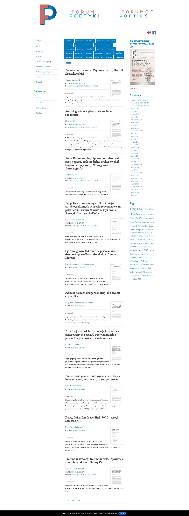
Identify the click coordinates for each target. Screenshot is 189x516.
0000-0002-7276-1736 (78, 223)
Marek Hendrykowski (141, 243)
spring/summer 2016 (147, 247)
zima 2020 (69, 53)
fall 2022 (149, 225)
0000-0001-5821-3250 (78, 83)
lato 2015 (109, 57)
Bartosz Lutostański (73, 344)
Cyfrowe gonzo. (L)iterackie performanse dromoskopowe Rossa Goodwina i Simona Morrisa (91, 254)
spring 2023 (137, 254)
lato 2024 (79, 41)
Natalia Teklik (70, 121)
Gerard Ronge (135, 229)
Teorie (38, 46)
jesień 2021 (98, 45)
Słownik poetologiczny (43, 62)
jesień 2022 (78, 45)
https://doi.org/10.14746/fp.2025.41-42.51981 (83, 127)
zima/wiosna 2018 (137, 173)
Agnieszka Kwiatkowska (146, 214)
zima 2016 (89, 57)
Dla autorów (40, 103)
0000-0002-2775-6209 (78, 267)
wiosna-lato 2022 (137, 131)
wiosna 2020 (111, 49)
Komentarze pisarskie (43, 67)
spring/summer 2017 (139, 250)
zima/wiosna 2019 (137, 164)
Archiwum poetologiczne (44, 72)
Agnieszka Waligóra (138, 218)
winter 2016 (148, 261)
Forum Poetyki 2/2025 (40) (140, 103)
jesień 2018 (99, 53)
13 (73, 500)
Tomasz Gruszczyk (72, 80)
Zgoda (122, 513)
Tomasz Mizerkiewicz (146, 258)
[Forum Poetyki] (48, 14)
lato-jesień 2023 (136, 120)
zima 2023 (69, 45)
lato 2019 (89, 53)
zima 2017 (69, 57)
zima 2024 (100, 41)
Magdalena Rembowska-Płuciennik (79, 302)
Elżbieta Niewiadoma (73, 385)
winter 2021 (134, 264)
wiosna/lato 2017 (137, 178)
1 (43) (140, 209)
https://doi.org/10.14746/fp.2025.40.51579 (82, 475)
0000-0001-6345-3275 (78, 348)
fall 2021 (142, 226)
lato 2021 (109, 45)
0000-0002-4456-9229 (78, 178)
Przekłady (39, 51)
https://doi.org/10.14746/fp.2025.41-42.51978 (83, 226)
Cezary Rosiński (150, 218)
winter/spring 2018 (137, 261)
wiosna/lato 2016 (137, 187)
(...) (81, 103)
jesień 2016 (78, 57)
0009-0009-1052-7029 (78, 124)
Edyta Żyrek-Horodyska (74, 219)
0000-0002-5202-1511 (78, 472)
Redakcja (39, 113)
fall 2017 (136, 226)
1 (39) (133, 209)
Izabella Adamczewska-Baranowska (79, 264)
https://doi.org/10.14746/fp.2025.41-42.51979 (83, 181)
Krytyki (38, 77)
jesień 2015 (98, 57)
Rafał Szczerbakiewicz (74, 427)
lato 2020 (100, 49)
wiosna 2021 (70, 49)
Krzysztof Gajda (71, 174)
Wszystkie (119, 57)
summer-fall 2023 (144, 254)
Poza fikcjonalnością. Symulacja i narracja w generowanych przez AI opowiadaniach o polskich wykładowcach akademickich (92, 335)
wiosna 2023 (111, 41)
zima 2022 (89, 45)
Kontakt (38, 98)
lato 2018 (109, 53)
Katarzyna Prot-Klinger (74, 468)
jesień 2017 (119, 53)
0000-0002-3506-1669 (78, 431)
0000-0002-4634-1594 (78, 389)
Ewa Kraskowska (138, 221)
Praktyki (39, 56)
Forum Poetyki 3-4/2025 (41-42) (142, 100)
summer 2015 (135, 257)
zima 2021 (80, 49)
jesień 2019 (78, 53)
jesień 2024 (69, 41)
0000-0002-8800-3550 (78, 306)
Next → (77, 500)
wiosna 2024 (90, 41)
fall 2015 (149, 222)
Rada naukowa (41, 108)
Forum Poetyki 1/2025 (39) (140, 106)
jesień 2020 (90, 49)
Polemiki (39, 82)
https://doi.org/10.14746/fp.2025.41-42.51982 (83, 86)
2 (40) (147, 209)
